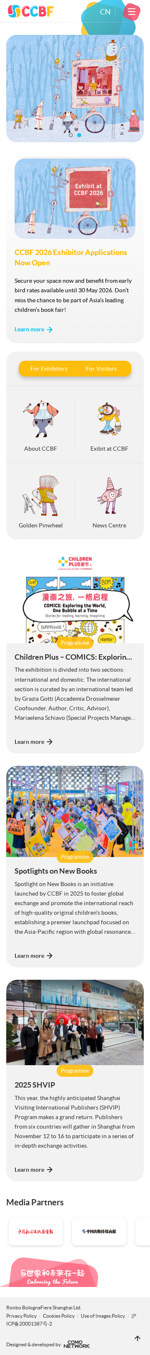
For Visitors (101, 368)
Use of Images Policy (103, 1316)
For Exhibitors (49, 368)
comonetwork (77, 1344)
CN (105, 12)
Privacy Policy (21, 1316)
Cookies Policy (59, 1316)
